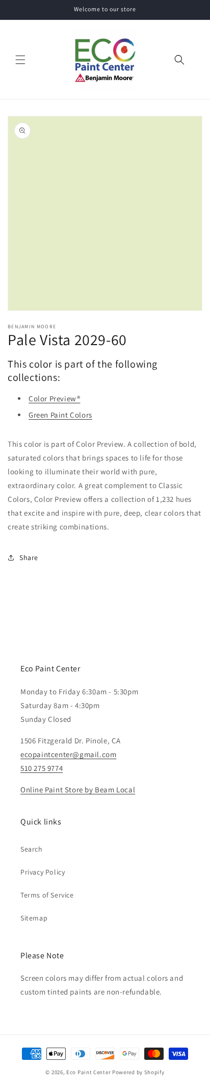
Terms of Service (47, 895)
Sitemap (33, 918)
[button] (20, 60)
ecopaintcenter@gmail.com (68, 754)
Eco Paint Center (88, 1072)
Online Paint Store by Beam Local (77, 789)
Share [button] (28, 557)
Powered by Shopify (138, 1072)
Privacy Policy (42, 872)
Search (31, 849)
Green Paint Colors (60, 415)
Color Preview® (54, 398)
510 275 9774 (41, 768)
